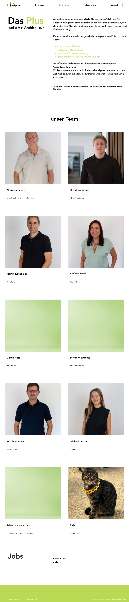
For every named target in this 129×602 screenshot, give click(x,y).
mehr (55, 562)
